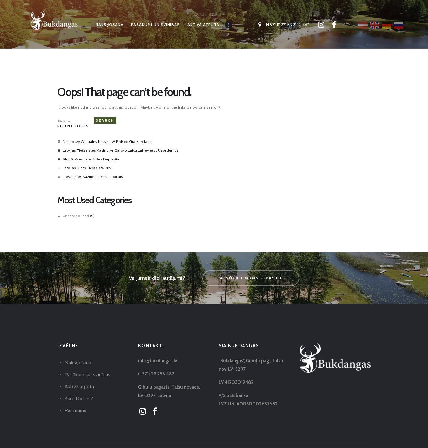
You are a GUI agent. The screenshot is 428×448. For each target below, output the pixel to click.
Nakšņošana (78, 362)
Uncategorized (76, 216)
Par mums (75, 410)
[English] (375, 25)
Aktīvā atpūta (79, 386)
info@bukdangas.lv (157, 361)
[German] (387, 25)
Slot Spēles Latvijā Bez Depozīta (91, 159)
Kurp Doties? (79, 398)
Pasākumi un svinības (87, 375)
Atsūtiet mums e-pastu (251, 278)
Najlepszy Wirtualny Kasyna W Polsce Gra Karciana (107, 142)
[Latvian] (363, 25)
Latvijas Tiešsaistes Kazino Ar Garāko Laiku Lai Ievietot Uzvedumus (121, 150)
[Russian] (399, 25)
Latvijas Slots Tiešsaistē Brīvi (87, 168)
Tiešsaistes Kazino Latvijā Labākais (93, 177)
